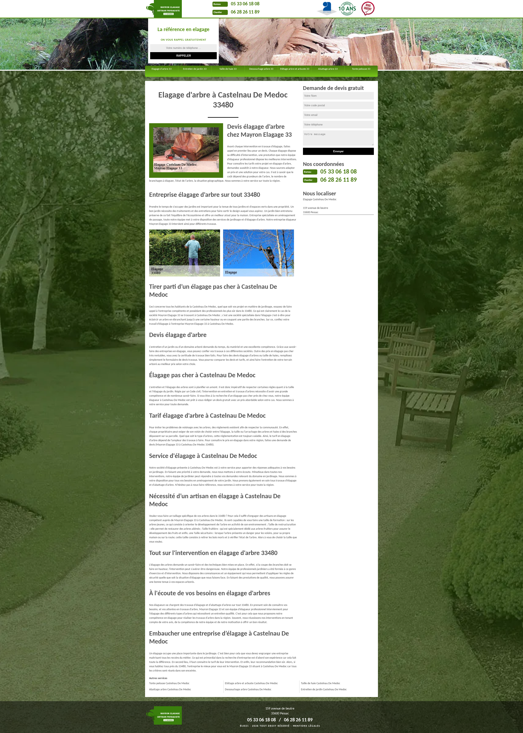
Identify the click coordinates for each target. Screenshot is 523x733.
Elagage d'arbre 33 (162, 69)
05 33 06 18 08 (245, 4)
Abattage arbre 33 (328, 69)
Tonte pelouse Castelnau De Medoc (169, 683)
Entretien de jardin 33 (195, 69)
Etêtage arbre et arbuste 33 (294, 69)
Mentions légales (306, 726)
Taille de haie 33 (228, 69)
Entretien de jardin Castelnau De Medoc (324, 689)
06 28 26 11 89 (245, 12)
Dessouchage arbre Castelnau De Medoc (248, 689)
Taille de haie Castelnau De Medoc (320, 683)
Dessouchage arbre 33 (261, 69)
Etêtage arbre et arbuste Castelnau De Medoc (251, 683)
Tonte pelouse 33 (361, 69)
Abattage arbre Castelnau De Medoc (170, 689)
